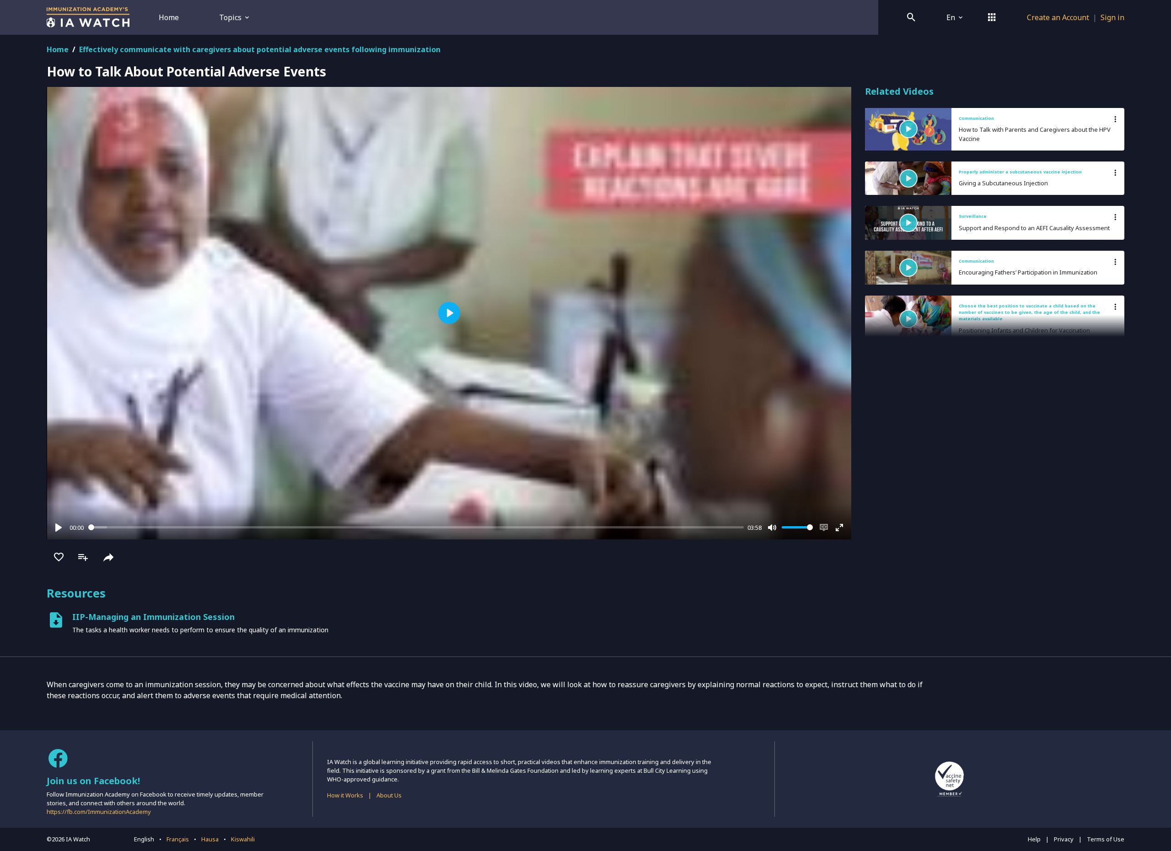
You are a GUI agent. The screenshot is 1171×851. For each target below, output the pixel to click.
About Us (389, 795)
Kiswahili (243, 839)
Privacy (1064, 839)
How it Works (345, 795)
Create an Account (1058, 17)
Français (178, 839)
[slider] (416, 527)
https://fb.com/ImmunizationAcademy (99, 812)
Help (1034, 839)
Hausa (210, 839)
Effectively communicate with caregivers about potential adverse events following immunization (259, 49)
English (144, 839)
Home (169, 17)
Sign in (1112, 17)
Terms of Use (1105, 839)
